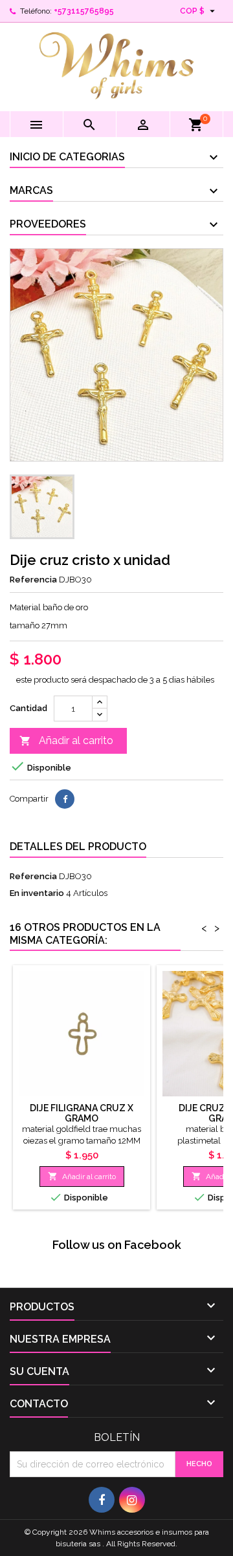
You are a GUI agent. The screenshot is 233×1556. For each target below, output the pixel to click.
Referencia (33, 579)
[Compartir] (64, 799)
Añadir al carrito (66, 740)
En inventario (37, 893)
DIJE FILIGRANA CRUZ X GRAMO (81, 1113)
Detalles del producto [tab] (78, 846)
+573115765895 (84, 11)
